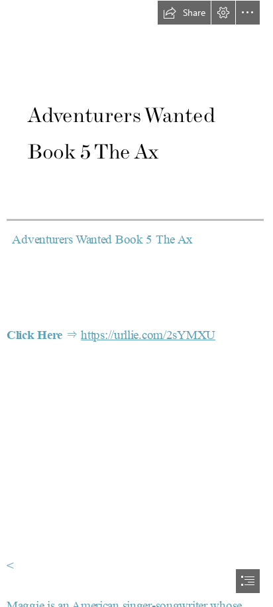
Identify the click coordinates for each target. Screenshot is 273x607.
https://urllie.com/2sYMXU (148, 335)
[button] (184, 13)
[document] (136, 303)
